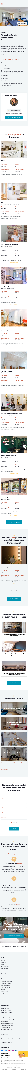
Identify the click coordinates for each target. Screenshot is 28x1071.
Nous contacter (4, 968)
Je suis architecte (5, 1008)
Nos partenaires (4, 966)
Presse (2, 964)
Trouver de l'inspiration (6, 1042)
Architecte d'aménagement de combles (10, 762)
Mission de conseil (5, 985)
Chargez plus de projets (14, 522)
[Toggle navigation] (25, 3)
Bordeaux (3, 803)
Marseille (3, 817)
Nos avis (3, 996)
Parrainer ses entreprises (7, 1023)
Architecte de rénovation (7, 767)
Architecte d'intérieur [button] (15, 110)
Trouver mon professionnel (14, 117)
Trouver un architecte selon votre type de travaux (12, 1039)
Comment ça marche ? (6, 981)
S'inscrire (3, 989)
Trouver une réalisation (6, 946)
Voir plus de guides (14, 682)
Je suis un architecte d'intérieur (8, 1014)
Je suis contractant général (7, 1019)
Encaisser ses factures (6, 1027)
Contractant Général (6, 987)
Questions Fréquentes (6, 1029)
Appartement (22, 946)
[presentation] (12, 590)
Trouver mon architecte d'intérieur (14, 935)
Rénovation (15, 946)
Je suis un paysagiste (6, 1017)
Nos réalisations (5, 995)
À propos (3, 960)
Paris (2, 798)
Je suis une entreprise (6, 1010)
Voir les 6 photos (22, 23)
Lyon (2, 807)
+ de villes (14, 828)
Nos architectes (4, 991)
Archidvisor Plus (5, 1037)
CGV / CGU (3, 970)
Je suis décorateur (5, 1016)
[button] (11, 822)
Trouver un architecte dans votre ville (9, 1040)
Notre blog (3, 962)
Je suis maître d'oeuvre (6, 1012)
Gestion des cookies (6, 973)
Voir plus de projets (14, 598)
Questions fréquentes (6, 983)
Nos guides (3, 993)
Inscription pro (4, 1021)
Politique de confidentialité (7, 972)
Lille (2, 812)
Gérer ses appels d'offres (7, 1025)
